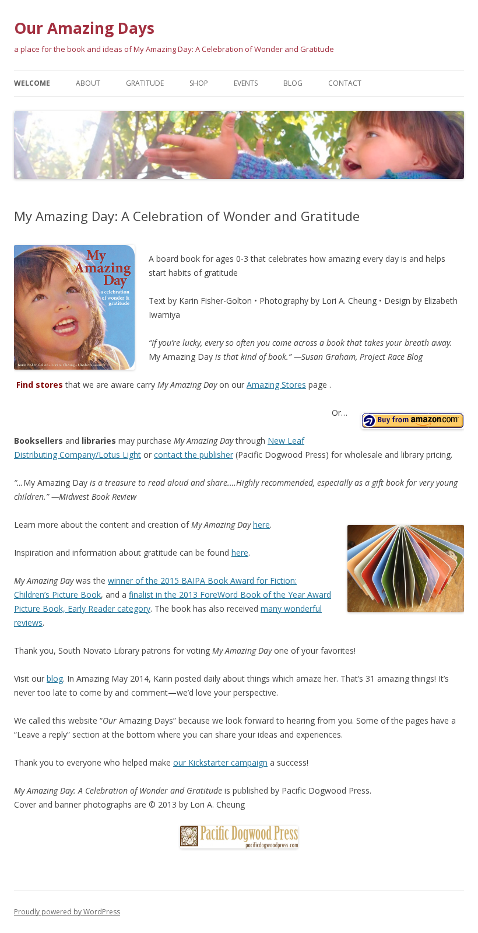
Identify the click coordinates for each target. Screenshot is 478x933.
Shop (198, 83)
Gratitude (145, 83)
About (88, 83)
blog (55, 678)
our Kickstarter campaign (220, 762)
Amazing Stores (276, 384)
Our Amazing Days (84, 27)
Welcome (32, 83)
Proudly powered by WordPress (67, 912)
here (261, 524)
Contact (344, 83)
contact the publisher (193, 454)
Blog (293, 83)
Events (246, 83)
